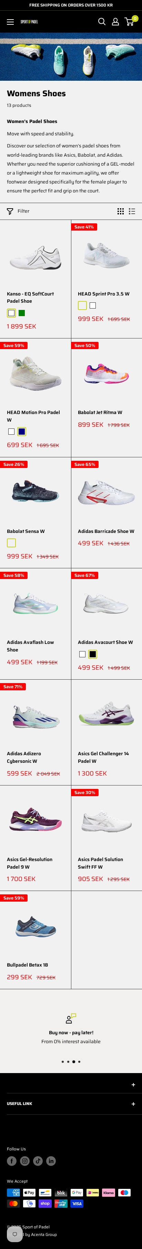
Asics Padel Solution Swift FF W (100, 863)
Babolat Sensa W (26, 531)
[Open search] (102, 21)
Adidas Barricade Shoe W (106, 531)
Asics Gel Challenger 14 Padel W (103, 757)
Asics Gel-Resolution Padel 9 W (29, 863)
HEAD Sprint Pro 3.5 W (104, 294)
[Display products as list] (132, 211)
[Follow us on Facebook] (12, 1161)
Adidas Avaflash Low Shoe (30, 646)
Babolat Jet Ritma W (100, 412)
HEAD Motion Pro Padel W (33, 416)
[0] (129, 22)
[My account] (115, 21)
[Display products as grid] (121, 211)
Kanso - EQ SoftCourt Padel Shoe (30, 297)
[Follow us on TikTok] (38, 1161)
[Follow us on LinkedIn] (51, 1161)
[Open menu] (10, 22)
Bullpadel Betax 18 (27, 965)
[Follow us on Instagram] (25, 1161)
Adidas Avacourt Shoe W (105, 642)
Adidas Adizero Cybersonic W (24, 757)
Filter (23, 211)
